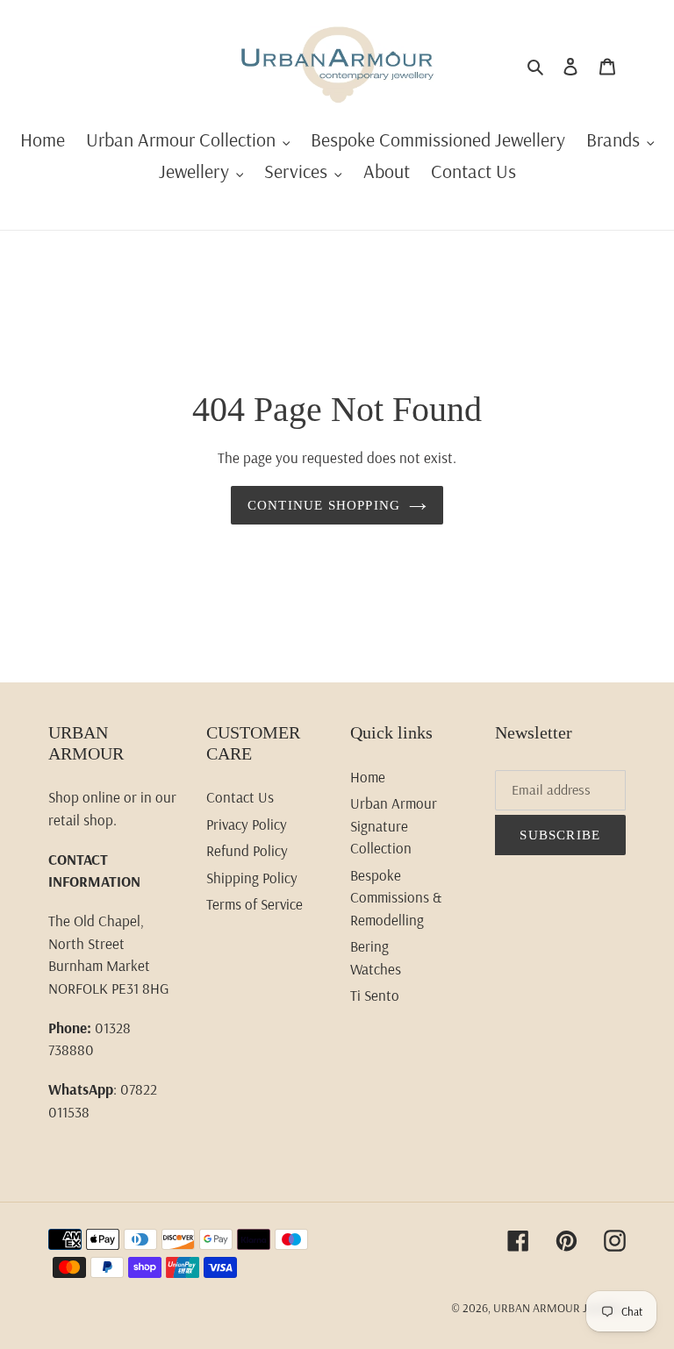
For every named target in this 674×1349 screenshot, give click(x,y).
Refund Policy (247, 850)
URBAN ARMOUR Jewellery (559, 1308)
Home (367, 776)
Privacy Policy (246, 824)
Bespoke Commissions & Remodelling (395, 897)
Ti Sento (374, 995)
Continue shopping (323, 505)
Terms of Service (254, 904)
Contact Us (240, 797)
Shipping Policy (252, 877)
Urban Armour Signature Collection (393, 825)
